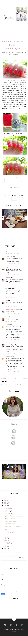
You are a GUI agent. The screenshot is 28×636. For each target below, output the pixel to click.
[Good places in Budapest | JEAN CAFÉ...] (14, 218)
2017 (5, 500)
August (7, 515)
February (7, 543)
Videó (4, 31)
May (6, 539)
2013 (5, 507)
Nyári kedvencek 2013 (10, 523)
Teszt (4, 27)
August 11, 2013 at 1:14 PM (12, 297)
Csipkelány (8, 277)
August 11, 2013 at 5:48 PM (12, 321)
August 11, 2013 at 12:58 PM (12, 274)
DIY (9, 27)
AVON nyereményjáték (10, 518)
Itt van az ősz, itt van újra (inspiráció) (14, 516)
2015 (5, 503)
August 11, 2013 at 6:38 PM (12, 339)
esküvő (16, 31)
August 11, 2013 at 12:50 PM (12, 253)
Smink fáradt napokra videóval (12, 520)
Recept (20, 27)
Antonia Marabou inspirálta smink (13, 534)
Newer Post (4, 378)
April (6, 540)
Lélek (4, 22)
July (6, 535)
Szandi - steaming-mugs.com (13, 309)
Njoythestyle (9, 356)
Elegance (6, 629)
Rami (7, 317)
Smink (9, 22)
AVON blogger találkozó (11, 521)
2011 (5, 548)
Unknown (8, 324)
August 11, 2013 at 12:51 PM (12, 263)
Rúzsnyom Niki (9, 256)
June (6, 537)
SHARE (8, 195)
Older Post (24, 378)
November (8, 510)
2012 (5, 547)
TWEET (15, 195)
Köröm (21, 22)
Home (10, 31)
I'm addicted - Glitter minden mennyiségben (12, 531)
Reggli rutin (8, 529)
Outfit (15, 22)
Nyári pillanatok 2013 (10, 525)
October (7, 512)
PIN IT (15, 198)
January (7, 545)
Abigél (7, 267)
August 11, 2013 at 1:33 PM (12, 306)
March (7, 542)
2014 (5, 505)
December (8, 508)
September (8, 513)
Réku (7, 300)
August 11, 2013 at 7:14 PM (12, 353)
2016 (5, 502)
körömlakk (15, 54)
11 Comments (17, 52)
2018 (5, 499)
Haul (14, 27)
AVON (25, 52)
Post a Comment (8, 375)
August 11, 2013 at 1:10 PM (12, 285)
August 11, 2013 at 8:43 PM (12, 371)
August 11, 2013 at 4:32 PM (12, 313)
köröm (10, 54)
